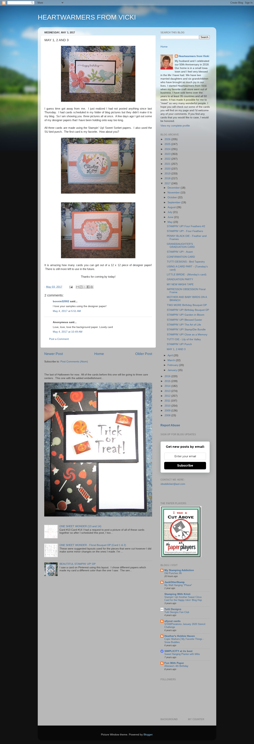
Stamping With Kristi (177, 594)
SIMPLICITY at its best (178, 651)
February (173, 365)
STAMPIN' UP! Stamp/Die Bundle (186, 329)
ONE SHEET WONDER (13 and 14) (80, 526)
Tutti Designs (172, 609)
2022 (168, 158)
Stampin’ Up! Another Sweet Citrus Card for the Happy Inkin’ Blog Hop (183, 599)
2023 (168, 154)
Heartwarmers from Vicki (194, 56)
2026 (168, 139)
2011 (168, 400)
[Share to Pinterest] (92, 287)
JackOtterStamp (174, 582)
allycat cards (172, 621)
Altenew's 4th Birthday (176, 666)
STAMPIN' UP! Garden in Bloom (185, 314)
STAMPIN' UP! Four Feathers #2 (186, 226)
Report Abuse (170, 425)
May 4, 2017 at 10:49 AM (67, 331)
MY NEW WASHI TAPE (180, 284)
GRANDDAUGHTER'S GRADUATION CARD (181, 245)
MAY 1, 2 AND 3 (176, 349)
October (173, 197)
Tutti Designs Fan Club (176, 612)
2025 (168, 144)
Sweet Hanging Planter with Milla (182, 654)
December (174, 187)
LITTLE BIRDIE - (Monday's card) (186, 274)
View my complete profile (175, 125)
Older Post (143, 354)
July (170, 212)
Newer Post (53, 354)
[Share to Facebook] (88, 287)
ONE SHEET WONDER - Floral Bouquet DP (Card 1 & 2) (93, 545)
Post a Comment (59, 339)
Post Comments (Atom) (74, 361)
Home (99, 354)
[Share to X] (84, 287)
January (173, 370)
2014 (168, 386)
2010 (168, 405)
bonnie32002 (61, 301)
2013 (168, 391)
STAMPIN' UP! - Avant (180, 251)
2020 (168, 168)
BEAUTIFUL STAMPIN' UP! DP (78, 564)
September (174, 202)
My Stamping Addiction (179, 570)
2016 (168, 376)
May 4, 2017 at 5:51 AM (67, 311)
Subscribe (185, 465)
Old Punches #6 (173, 573)
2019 (168, 173)
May (170, 222)
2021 (168, 163)
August (172, 207)
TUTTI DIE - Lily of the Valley (184, 339)
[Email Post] (70, 286)
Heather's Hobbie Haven (179, 636)
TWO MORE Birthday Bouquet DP (187, 305)
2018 (168, 178)
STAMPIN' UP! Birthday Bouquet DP (188, 310)
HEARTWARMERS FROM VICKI (87, 17)
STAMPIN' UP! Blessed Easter (184, 319)
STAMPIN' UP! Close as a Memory (187, 334)
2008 (168, 415)
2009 (168, 410)
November (174, 192)
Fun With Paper (174, 663)
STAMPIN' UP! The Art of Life (184, 324)
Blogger (148, 734)
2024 (168, 149)
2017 (168, 183)
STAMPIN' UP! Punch (179, 344)
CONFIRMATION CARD (181, 256)
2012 (168, 395)
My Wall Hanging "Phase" (178, 585)
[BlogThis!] (81, 287)
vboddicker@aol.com (172, 484)
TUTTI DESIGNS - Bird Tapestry (186, 261)
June (171, 217)
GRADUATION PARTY (180, 279)
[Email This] (77, 287)
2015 (168, 381)
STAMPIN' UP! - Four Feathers (185, 231)
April (170, 355)
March (172, 360)
